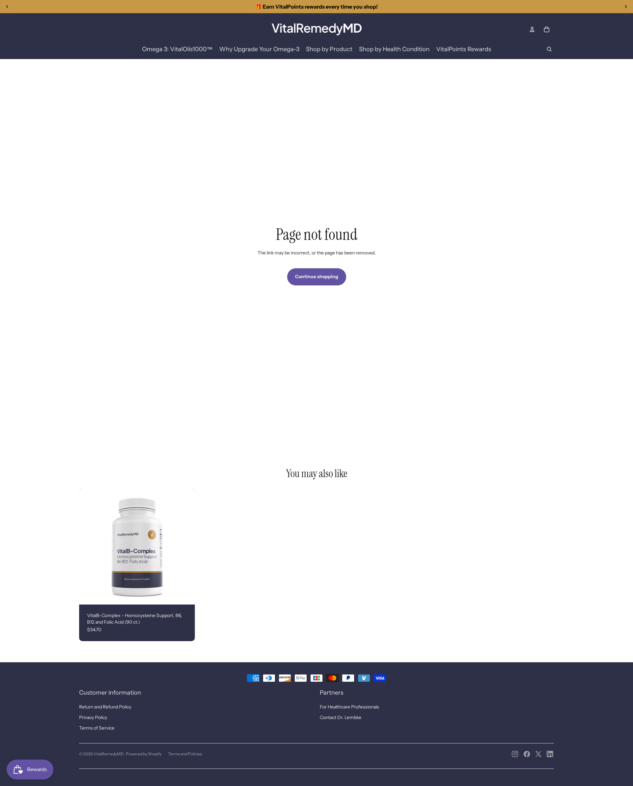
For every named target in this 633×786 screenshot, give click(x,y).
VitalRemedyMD (108, 753)
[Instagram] (515, 754)
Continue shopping (316, 276)
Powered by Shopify (144, 753)
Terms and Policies (185, 753)
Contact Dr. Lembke (340, 717)
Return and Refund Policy (105, 707)
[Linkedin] (550, 754)
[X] (538, 754)
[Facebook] (527, 754)
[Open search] (549, 49)
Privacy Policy (93, 717)
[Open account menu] (532, 29)
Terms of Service (96, 728)
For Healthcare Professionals (349, 707)
